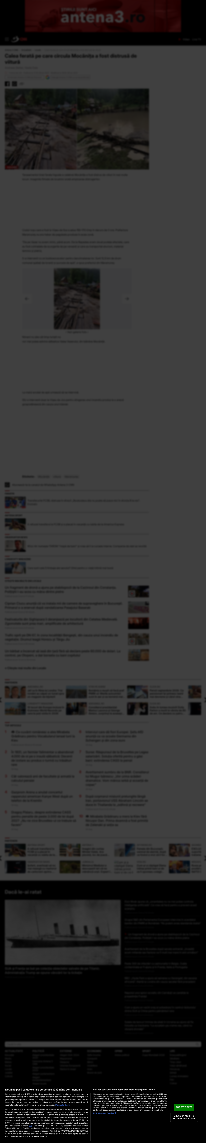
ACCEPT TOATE (184, 1107)
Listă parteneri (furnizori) (104, 1113)
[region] (103, 1114)
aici (30, 1125)
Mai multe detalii (62, 1105)
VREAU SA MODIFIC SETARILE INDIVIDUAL (184, 1117)
